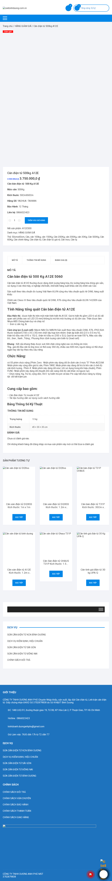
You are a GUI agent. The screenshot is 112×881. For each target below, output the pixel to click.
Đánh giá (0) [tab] (61, 260)
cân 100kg (35, 236)
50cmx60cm (18, 236)
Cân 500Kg (93, 236)
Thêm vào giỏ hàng (36, 220)
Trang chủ (8, 26)
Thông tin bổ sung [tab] (36, 260)
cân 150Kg (47, 236)
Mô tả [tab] (15, 260)
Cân (27, 236)
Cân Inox (65, 239)
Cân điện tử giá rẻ (51, 239)
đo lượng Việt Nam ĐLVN (45, 291)
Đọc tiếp (19, 517)
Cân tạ (74, 239)
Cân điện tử (35, 239)
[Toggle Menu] (101, 609)
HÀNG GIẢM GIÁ (23, 26)
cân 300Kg (71, 236)
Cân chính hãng (21, 239)
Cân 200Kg (59, 236)
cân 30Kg (82, 236)
